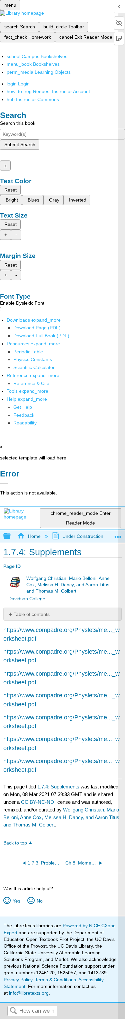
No (39, 901)
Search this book (17, 123)
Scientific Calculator (34, 367)
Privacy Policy (18, 979)
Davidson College (26, 598)
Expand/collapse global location (118, 534)
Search (13, 1011)
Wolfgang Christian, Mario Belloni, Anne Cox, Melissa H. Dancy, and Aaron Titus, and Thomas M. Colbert (68, 585)
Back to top (15, 842)
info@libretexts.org (28, 993)
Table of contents (32, 614)
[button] (23, 415)
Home (34, 536)
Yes (16, 901)
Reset (10, 190)
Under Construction (83, 536)
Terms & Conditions (55, 979)
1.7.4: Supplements (58, 786)
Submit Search (19, 144)
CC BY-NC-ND (38, 802)
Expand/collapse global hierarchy (11, 536)
